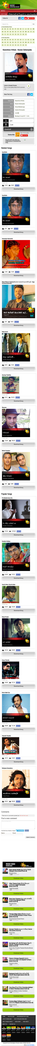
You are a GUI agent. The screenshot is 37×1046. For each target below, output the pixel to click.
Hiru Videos (26, 1021)
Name (3, 833)
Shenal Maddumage (20, 107)
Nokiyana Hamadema (7, 768)
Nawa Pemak (5, 617)
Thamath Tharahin (6, 736)
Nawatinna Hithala (19, 100)
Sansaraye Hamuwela (7, 238)
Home (4, 1016)
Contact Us (12, 1024)
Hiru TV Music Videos (7, 1021)
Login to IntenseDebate (20, 830)
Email (14, 833)
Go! (34, 24)
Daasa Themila (5, 660)
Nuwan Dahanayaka (20, 104)
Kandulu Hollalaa (6, 541)
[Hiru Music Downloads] (10, 4)
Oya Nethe (4, 152)
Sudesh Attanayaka (20, 110)
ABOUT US (5, 1024)
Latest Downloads (7, 1019)
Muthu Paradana (6, 450)
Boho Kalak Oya (6, 692)
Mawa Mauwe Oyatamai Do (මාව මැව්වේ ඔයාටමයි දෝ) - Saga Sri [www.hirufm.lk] (18, 282)
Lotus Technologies (30, 1044)
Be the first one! (24, 815)
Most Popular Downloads (20, 1019)
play (28, 86)
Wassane (4, 407)
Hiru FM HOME (11, 1016)
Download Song (18, 189)
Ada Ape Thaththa (6, 375)
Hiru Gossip (17, 1021)
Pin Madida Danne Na (7, 498)
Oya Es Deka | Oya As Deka (8, 584)
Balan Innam (5, 332)
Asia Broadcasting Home (23, 1016)
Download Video (18, 878)
